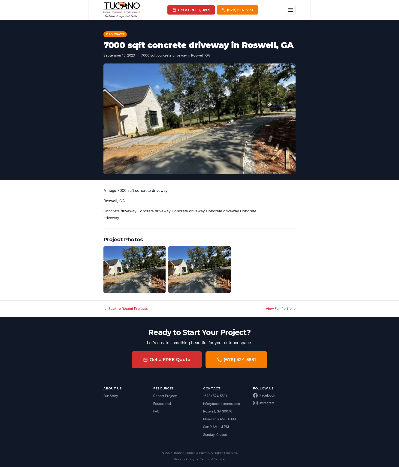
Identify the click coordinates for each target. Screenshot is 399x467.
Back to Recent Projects (128, 308)
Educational (162, 404)
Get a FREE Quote (170, 359)
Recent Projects (165, 396)
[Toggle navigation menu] (291, 10)
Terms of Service (212, 459)
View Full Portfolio (281, 308)
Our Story (110, 396)
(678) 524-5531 (240, 359)
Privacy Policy (184, 459)
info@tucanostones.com (221, 404)
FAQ (156, 411)
